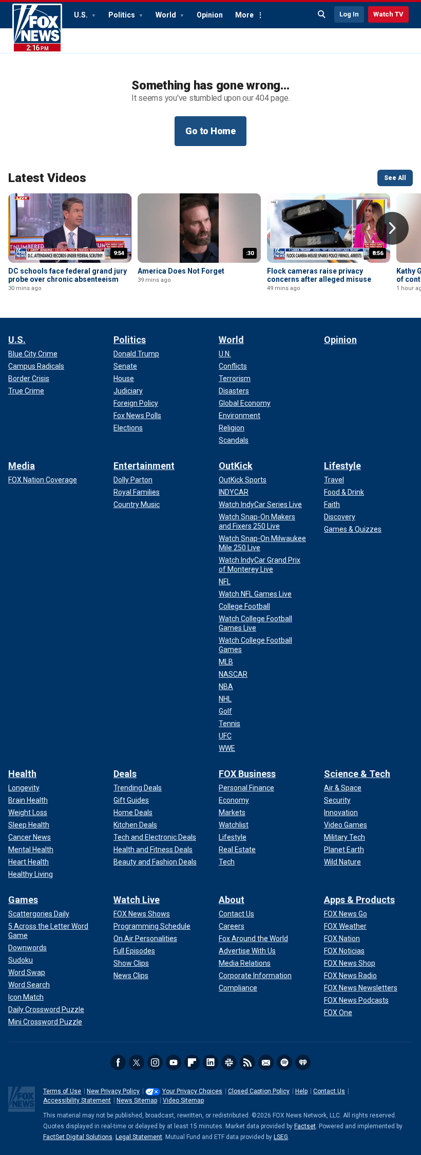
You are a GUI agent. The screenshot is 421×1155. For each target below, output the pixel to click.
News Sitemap (137, 1100)
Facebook (118, 1062)
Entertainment (144, 465)
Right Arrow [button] (392, 228)
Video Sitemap (183, 1100)
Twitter (136, 1062)
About (231, 899)
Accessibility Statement (77, 1100)
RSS (247, 1062)
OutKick (236, 465)
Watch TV (388, 14)
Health (22, 773)
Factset (305, 1126)
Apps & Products (359, 899)
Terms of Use (62, 1091)
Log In (349, 14)
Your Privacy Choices (192, 1091)
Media (21, 465)
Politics (122, 15)
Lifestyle (342, 465)
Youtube (173, 1062)
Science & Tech (357, 773)
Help (301, 1091)
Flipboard (192, 1062)
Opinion (210, 15)
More (244, 15)
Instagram (155, 1062)
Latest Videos (47, 178)
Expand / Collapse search (322, 14)
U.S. (81, 15)
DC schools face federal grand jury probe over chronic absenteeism (67, 275)
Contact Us (329, 1091)
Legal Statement (139, 1137)
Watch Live (136, 899)
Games (23, 899)
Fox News (37, 28)
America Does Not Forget (181, 271)
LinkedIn (210, 1062)
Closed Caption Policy (259, 1091)
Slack (229, 1062)
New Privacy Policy (113, 1091)
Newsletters (266, 1062)
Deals (125, 773)
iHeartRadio (303, 1062)
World (167, 15)
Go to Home (210, 130)
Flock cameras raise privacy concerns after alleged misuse (319, 275)
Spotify (284, 1062)
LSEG (281, 1137)
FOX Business (247, 773)
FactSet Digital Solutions (77, 1137)
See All (395, 178)
